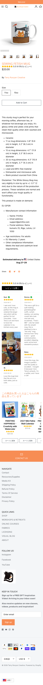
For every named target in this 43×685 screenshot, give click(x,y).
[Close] (39, 650)
